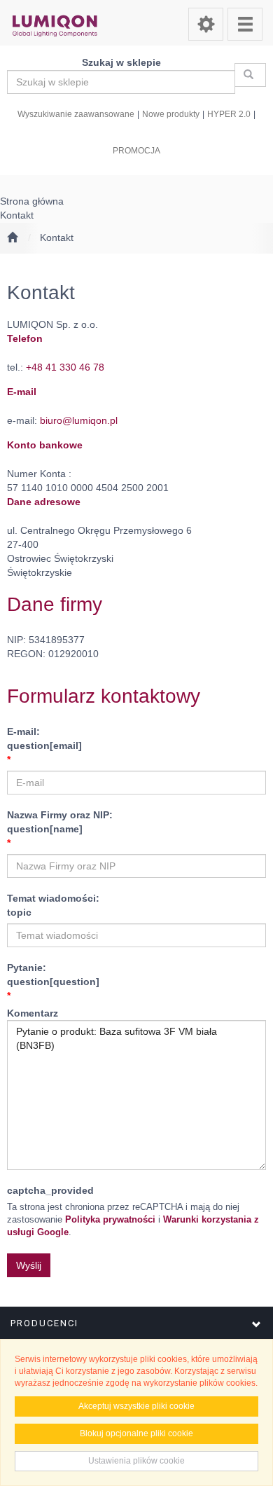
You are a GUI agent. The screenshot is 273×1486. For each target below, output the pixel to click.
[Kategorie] (244, 24)
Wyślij (28, 1265)
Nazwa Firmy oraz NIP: (60, 821)
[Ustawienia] (205, 24)
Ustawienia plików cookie (136, 1461)
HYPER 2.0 (229, 113)
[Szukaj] (250, 75)
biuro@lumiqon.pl (79, 420)
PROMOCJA (136, 150)
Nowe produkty (171, 113)
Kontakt (57, 237)
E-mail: (44, 738)
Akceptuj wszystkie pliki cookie (136, 1406)
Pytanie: (53, 974)
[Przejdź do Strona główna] (12, 238)
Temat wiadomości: (53, 905)
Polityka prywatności (110, 1220)
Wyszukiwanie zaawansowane (76, 113)
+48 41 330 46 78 (65, 367)
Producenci (44, 1323)
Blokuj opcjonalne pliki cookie (136, 1433)
